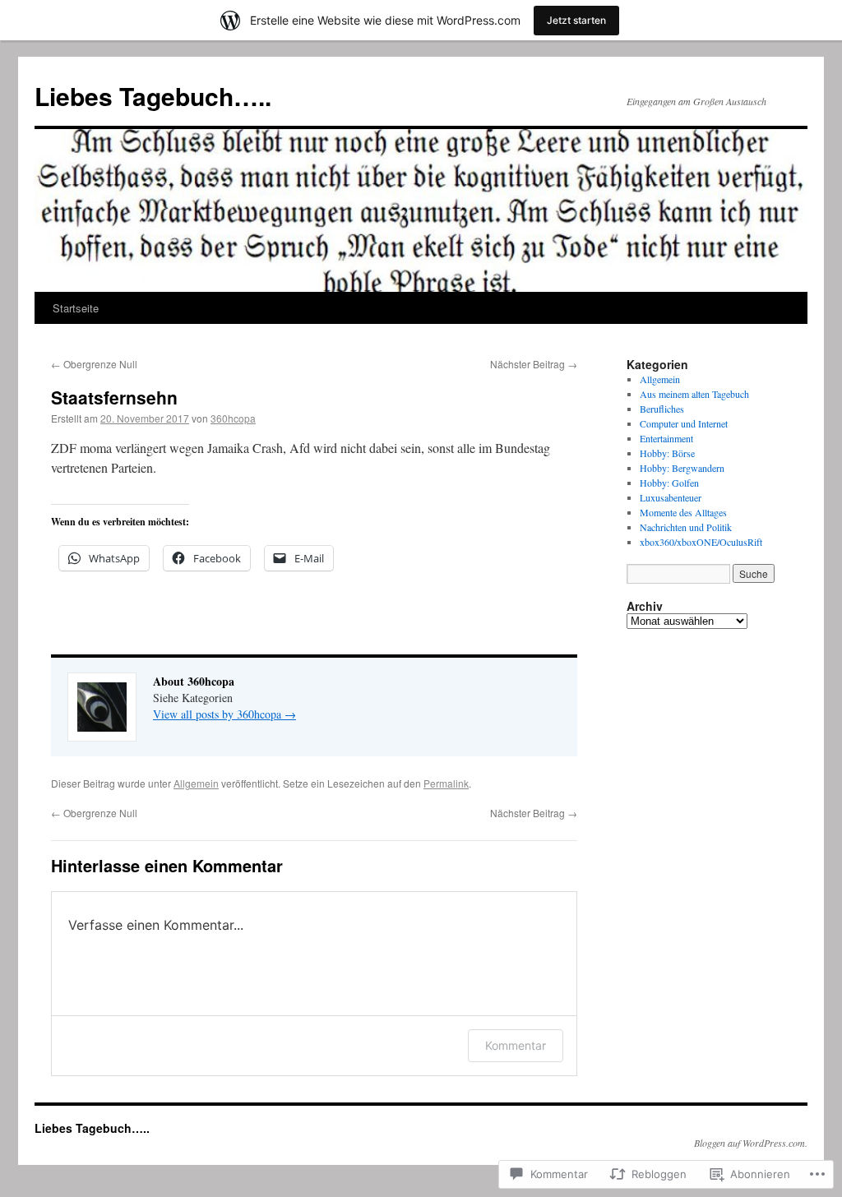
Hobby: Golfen (669, 482)
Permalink (446, 783)
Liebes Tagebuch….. (153, 95)
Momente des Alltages (683, 512)
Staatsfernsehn (117, 397)
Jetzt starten (576, 20)
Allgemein (196, 783)
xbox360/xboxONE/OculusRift (701, 541)
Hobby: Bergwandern (682, 467)
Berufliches (662, 408)
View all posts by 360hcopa (224, 714)
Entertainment (666, 438)
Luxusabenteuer (670, 497)
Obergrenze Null (95, 364)
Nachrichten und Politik (686, 527)
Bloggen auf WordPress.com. (750, 1142)
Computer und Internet (684, 423)
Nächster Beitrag (533, 364)
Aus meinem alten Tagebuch (694, 393)
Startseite (76, 308)
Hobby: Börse (667, 453)
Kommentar (515, 1045)
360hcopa (233, 418)
